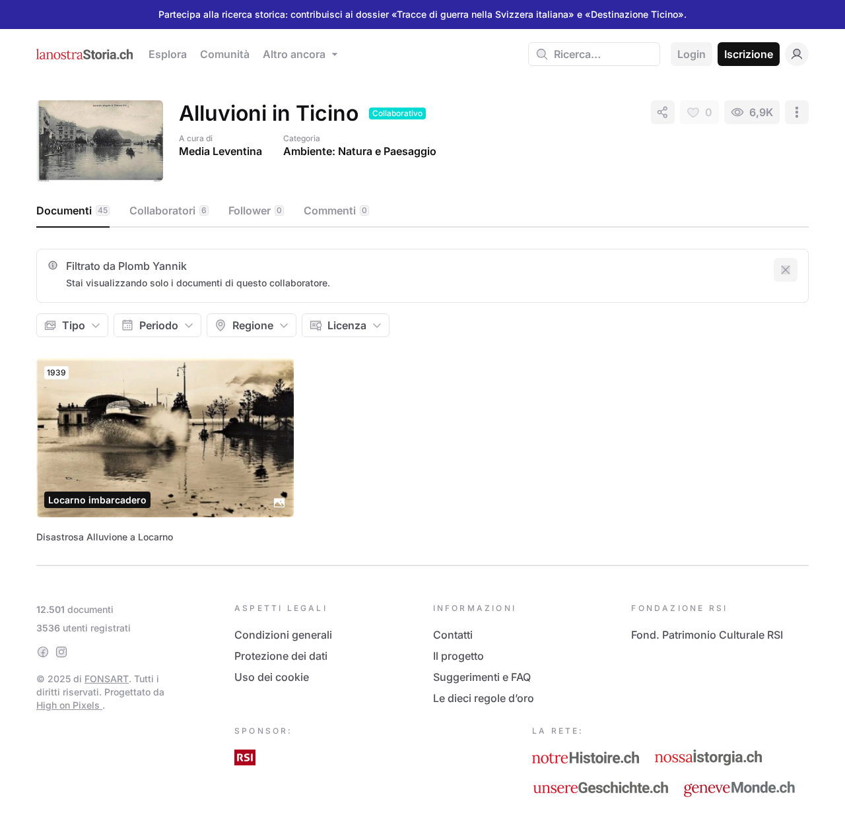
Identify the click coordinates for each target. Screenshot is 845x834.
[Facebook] (43, 651)
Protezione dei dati (280, 655)
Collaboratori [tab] (168, 210)
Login (691, 54)
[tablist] (422, 211)
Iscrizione (748, 54)
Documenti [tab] (72, 210)
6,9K (761, 112)
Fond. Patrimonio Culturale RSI (707, 634)
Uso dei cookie (271, 677)
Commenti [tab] (335, 210)
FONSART (106, 678)
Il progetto (458, 655)
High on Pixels (69, 705)
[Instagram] (61, 651)
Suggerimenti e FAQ (482, 677)
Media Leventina (220, 151)
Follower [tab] (255, 210)
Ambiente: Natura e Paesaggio (359, 151)
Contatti (453, 634)
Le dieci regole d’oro (483, 698)
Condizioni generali (283, 634)
